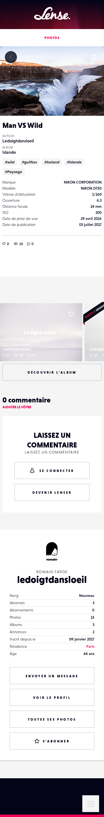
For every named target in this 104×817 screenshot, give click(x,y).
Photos (52, 38)
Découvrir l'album (52, 372)
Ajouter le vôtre (16, 407)
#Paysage (13, 172)
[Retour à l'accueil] (52, 13)
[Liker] (93, 57)
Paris (90, 646)
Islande (9, 152)
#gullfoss (29, 162)
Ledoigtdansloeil (18, 140)
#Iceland (51, 162)
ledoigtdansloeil (52, 579)
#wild (10, 162)
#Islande (74, 162)
